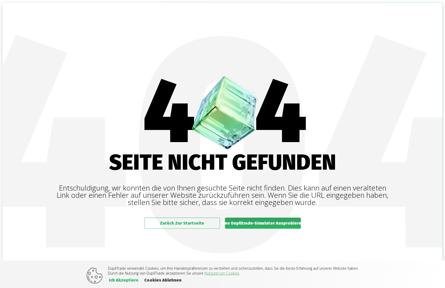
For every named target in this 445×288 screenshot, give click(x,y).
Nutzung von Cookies (221, 273)
